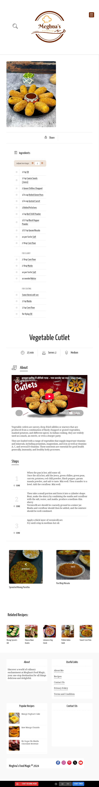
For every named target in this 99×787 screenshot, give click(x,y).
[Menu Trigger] (91, 14)
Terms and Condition (64, 694)
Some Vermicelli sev (30, 295)
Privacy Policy (61, 688)
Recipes (57, 676)
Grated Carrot (34, 201)
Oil (28, 172)
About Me (59, 670)
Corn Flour (32, 243)
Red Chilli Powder (34, 214)
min (68, 784)
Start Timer (78, 784)
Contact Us (59, 682)
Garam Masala (34, 230)
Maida (30, 266)
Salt (34, 237)
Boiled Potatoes (30, 207)
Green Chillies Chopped (32, 188)
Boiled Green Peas (36, 195)
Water (33, 278)
